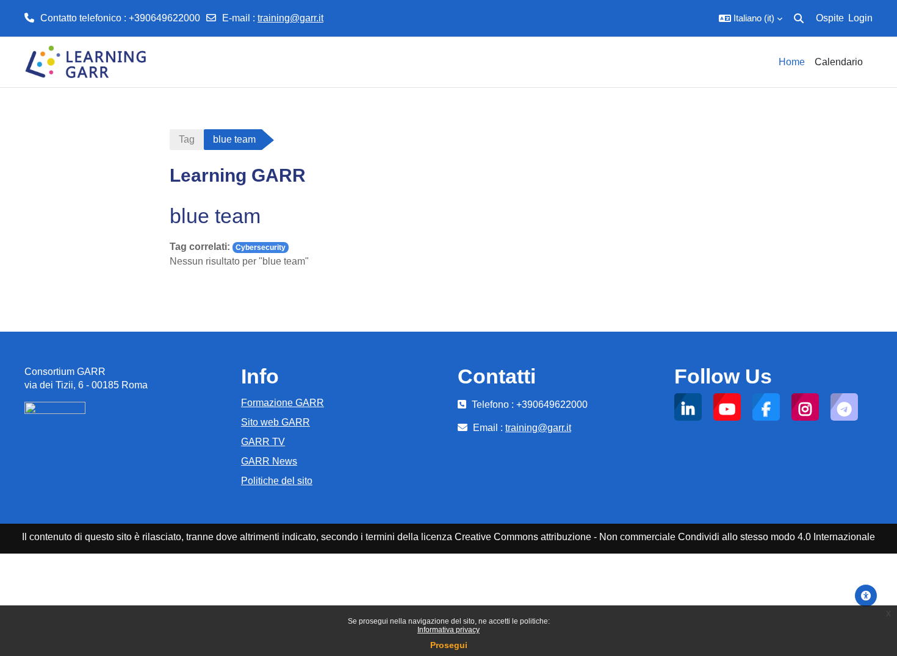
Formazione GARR (282, 403)
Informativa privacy (448, 630)
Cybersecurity (261, 247)
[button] (750, 18)
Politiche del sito (276, 481)
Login (860, 18)
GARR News (269, 461)
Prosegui (448, 645)
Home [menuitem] (792, 62)
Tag (187, 139)
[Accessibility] (865, 595)
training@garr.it (290, 18)
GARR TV (263, 442)
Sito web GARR (275, 422)
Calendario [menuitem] (839, 62)
